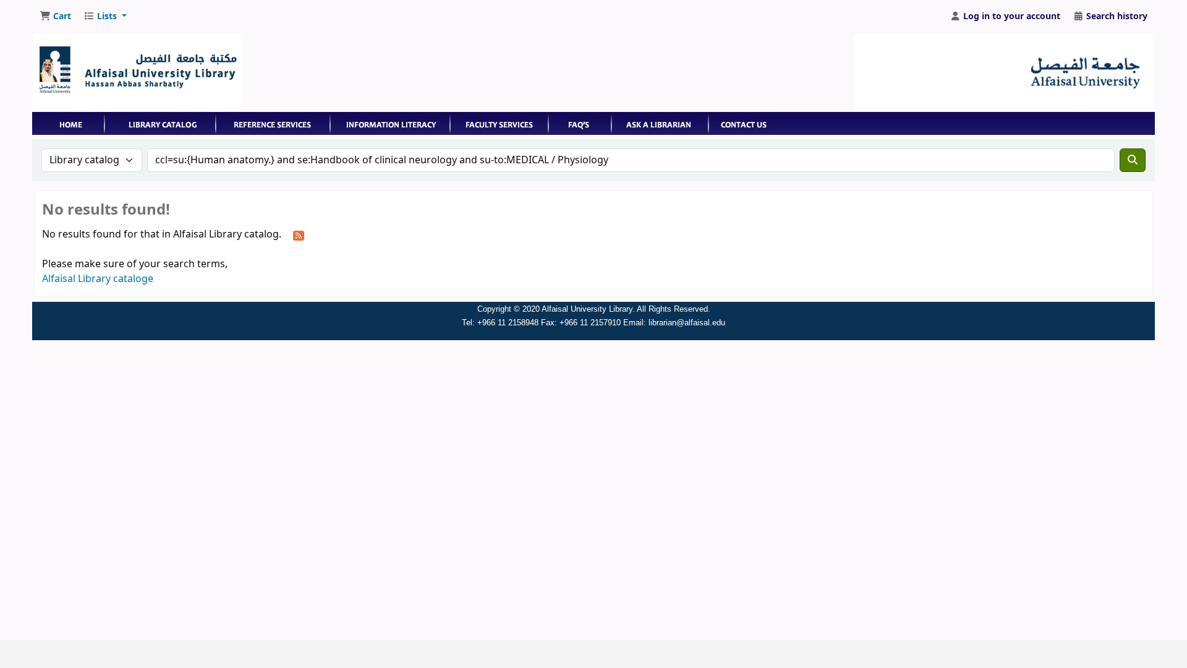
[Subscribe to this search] (298, 235)
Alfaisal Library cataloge (97, 279)
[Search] (1133, 160)
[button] (55, 16)
